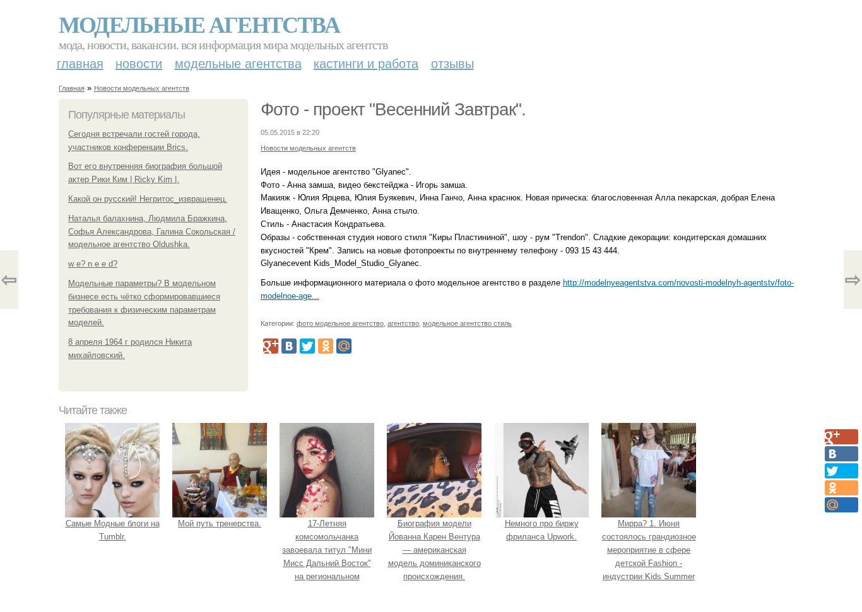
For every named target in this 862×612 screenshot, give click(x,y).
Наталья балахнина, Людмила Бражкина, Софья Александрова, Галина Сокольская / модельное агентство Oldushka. (151, 232)
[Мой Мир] (343, 346)
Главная (80, 64)
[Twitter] (307, 346)
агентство (403, 323)
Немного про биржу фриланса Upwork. (542, 530)
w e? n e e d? (92, 263)
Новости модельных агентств (141, 88)
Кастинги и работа (366, 64)
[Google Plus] (270, 346)
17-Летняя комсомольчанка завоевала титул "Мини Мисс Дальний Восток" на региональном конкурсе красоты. (327, 556)
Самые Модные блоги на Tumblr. (113, 530)
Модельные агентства (199, 24)
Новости (138, 64)
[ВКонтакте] (289, 346)
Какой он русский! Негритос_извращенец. (147, 199)
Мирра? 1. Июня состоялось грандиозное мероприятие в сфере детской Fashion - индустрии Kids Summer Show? (649, 556)
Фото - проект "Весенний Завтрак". (393, 109)
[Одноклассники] (325, 346)
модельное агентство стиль (467, 323)
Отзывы (452, 64)
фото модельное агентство (340, 323)
